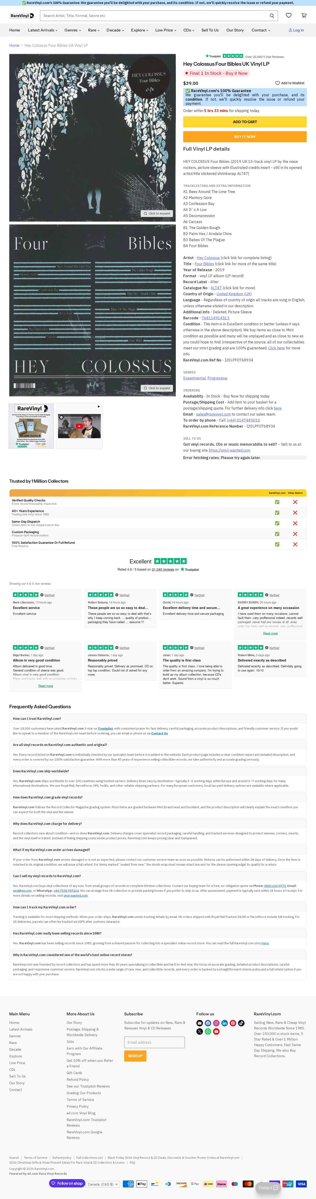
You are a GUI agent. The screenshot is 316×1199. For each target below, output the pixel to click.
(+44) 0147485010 (243, 420)
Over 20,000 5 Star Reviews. (264, 57)
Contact (259, 30)
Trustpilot (105, 728)
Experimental (194, 378)
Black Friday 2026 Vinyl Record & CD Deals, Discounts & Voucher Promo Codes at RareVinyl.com (173, 1158)
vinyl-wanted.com (76, 896)
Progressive (217, 378)
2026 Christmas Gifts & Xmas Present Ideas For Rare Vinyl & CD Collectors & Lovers (67, 1163)
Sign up (135, 1056)
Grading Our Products (84, 1093)
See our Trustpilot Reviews (88, 1086)
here (278, 408)
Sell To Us (210, 30)
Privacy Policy (78, 1106)
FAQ (132, 1163)
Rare (92, 30)
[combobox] (153, 15)
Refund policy (62, 1158)
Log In (298, 30)
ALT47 (216, 288)
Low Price (164, 30)
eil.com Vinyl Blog (81, 1113)
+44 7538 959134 (66, 891)
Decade (114, 30)
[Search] (272, 15)
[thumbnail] (31, 426)
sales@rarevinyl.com (213, 414)
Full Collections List (89, 1158)
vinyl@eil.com (22, 891)
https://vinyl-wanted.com (229, 450)
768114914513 (215, 318)
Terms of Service (80, 1099)
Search (14, 1158)
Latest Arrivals (41, 30)
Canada (100, 1184)
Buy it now (245, 136)
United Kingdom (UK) (234, 294)
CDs (187, 30)
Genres (71, 30)
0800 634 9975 (275, 886)
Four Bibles (204, 263)
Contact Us (159, 733)
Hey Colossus (208, 257)
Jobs (70, 1041)
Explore (138, 30)
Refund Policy (78, 1079)
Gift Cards (74, 1073)
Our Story (235, 30)
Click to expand (159, 213)
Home (14, 30)
